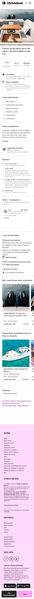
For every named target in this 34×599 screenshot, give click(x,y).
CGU (5, 456)
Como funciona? (9, 443)
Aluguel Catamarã (9, 541)
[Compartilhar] (30, 12)
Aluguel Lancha (8, 539)
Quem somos (8, 440)
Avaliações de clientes (11, 505)
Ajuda (5, 438)
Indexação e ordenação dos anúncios (15, 466)
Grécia (6, 532)
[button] (18, 44)
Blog (5, 472)
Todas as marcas (9, 546)
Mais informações (12, 264)
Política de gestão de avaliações (14, 470)
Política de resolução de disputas (14, 468)
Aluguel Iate (7, 544)
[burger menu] (26, 3)
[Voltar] (3, 12)
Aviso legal (7, 459)
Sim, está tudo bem (9, 405)
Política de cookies (9, 454)
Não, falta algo (23, 405)
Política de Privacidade (11, 452)
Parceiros (7, 461)
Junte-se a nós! (8, 463)
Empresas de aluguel (10, 450)
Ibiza (5, 527)
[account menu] (30, 3)
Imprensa (7, 445)
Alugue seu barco (9, 447)
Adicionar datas (11, 257)
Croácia (6, 530)
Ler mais (5, 141)
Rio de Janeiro (8, 523)
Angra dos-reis (8, 525)
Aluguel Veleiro (8, 537)
